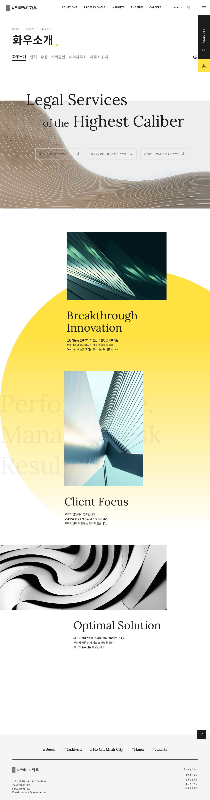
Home (15, 29)
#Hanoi (137, 749)
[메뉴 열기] (204, 7)
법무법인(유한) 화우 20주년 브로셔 (161, 153)
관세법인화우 (191, 779)
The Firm (137, 7)
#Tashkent (72, 749)
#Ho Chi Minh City (106, 749)
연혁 (33, 57)
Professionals (94, 7)
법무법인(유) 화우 (21, 8)
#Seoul (49, 749)
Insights (118, 7)
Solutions (69, 7)
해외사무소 (77, 57)
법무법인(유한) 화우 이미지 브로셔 (108, 153)
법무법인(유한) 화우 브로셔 (52, 153)
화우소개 (46, 29)
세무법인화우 (191, 784)
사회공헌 (58, 57)
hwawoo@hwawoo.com (33, 792)
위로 (201, 734)
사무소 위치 (99, 57)
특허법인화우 (191, 775)
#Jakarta (159, 749)
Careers (155, 7)
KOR (176, 7)
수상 (44, 57)
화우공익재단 (191, 788)
